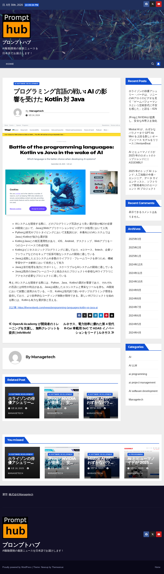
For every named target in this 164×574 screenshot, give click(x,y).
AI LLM (133, 365)
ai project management (142, 382)
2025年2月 (135, 247)
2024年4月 (135, 332)
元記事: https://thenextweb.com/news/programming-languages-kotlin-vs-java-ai (53, 307)
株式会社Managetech (21, 494)
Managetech (36, 111)
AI (130, 357)
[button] (152, 63)
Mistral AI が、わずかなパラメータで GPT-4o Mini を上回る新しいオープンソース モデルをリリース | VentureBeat (143, 136)
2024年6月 (135, 315)
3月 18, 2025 (18, 468)
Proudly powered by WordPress (17, 567)
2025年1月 (135, 256)
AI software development (26, 83)
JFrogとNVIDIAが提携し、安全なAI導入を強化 (61, 402)
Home (10, 63)
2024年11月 (136, 273)
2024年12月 (136, 264)
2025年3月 (135, 239)
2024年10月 (136, 281)
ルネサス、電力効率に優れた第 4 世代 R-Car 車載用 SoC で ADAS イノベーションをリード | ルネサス (88, 328)
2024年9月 (135, 290)
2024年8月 (135, 298)
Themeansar (57, 567)
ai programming (138, 374)
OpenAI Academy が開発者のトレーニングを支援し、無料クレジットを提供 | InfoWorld (34, 328)
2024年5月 (135, 324)
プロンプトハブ (16, 42)
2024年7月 (135, 307)
